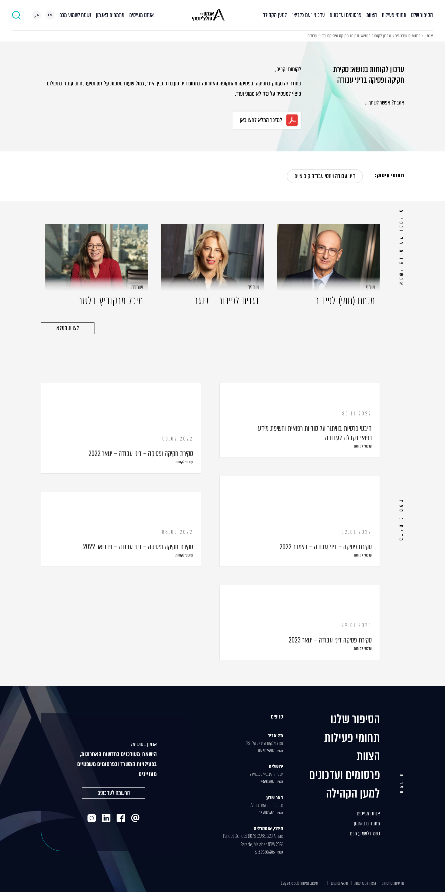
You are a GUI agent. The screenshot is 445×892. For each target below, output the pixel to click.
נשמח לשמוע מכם (75, 15)
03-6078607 (266, 751)
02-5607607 (267, 782)
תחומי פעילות (394, 15)
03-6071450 (267, 813)
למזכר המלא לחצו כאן (261, 120)
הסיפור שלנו (422, 15)
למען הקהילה (274, 15)
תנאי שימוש (339, 883)
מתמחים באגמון (110, 15)
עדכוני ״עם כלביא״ (308, 15)
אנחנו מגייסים (141, 15)
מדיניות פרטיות (393, 883)
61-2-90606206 (265, 852)
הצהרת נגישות (365, 883)
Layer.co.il (290, 883)
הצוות (371, 15)
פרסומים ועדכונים (345, 15)
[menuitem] (49, 15)
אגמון (429, 36)
